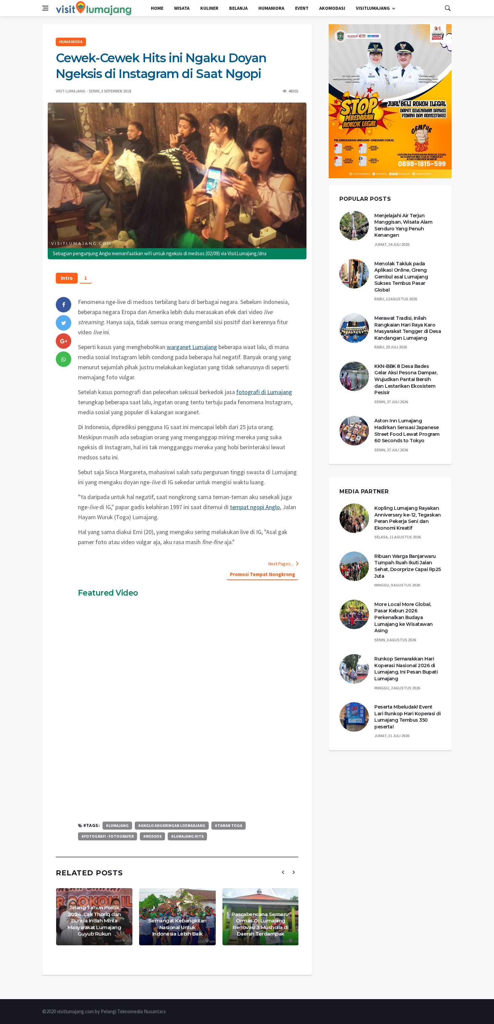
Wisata (182, 8)
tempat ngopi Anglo (255, 507)
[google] (63, 341)
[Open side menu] (45, 8)
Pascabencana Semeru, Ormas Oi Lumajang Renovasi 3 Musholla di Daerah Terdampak (260, 924)
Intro (67, 278)
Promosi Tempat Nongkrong (262, 574)
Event (301, 8)
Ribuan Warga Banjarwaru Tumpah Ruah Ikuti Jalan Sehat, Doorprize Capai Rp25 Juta (407, 566)
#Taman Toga (228, 825)
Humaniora (271, 8)
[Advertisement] (188, 764)
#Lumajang (117, 825)
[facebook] (63, 304)
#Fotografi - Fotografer (107, 836)
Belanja (238, 8)
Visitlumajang (373, 8)
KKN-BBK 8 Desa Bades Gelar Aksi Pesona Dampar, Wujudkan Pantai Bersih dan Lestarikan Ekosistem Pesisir (406, 379)
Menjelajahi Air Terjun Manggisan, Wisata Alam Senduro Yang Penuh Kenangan (403, 225)
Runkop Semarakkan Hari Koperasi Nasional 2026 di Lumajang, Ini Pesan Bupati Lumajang (406, 669)
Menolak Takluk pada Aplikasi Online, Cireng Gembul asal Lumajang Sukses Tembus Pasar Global (401, 277)
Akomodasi (332, 8)
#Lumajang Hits (187, 836)
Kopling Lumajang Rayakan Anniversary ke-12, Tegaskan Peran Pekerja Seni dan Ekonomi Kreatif (407, 518)
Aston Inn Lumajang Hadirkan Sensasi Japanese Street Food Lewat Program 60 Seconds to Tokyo (407, 431)
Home (157, 8)
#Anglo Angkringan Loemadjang (171, 825)
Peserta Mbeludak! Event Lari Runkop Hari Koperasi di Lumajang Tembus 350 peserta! (407, 717)
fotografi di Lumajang (264, 392)
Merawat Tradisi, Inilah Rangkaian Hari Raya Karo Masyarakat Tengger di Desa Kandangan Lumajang (407, 328)
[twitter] (63, 323)
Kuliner (209, 8)
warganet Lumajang (192, 347)
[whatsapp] (63, 359)
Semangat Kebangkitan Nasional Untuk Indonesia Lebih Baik (177, 927)
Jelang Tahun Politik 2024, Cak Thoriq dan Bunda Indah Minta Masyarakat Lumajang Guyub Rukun (94, 920)
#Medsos (152, 836)
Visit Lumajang (70, 90)
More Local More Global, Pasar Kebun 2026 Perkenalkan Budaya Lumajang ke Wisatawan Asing (403, 617)
